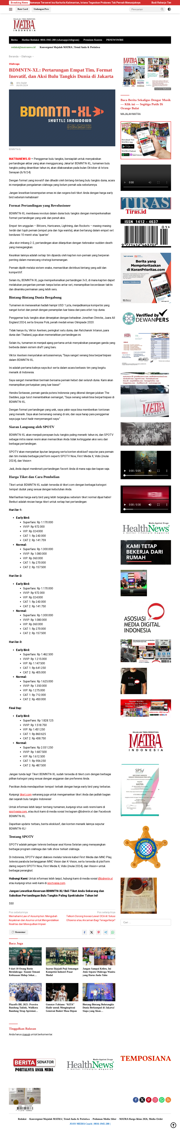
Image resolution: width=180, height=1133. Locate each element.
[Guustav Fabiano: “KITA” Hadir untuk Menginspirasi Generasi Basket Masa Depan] (62, 992)
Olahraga (14, 64)
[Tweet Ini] (91, 932)
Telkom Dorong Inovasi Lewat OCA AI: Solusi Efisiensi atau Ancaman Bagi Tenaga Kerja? (90, 916)
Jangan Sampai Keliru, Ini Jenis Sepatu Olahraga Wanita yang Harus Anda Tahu (99, 971)
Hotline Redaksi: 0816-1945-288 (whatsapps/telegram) (50, 40)
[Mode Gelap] (169, 9)
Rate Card (23, 9)
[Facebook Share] (84, 932)
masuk (26, 1034)
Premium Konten (92, 40)
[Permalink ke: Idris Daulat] (12, 84)
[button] (162, 9)
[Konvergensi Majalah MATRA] (24, 24)
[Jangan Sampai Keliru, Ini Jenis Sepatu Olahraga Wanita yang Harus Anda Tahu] (99, 956)
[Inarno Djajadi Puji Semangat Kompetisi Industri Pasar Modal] (62, 956)
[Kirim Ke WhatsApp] (112, 932)
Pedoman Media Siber (104, 1119)
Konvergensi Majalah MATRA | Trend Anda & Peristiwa (70, 47)
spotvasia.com (18, 811)
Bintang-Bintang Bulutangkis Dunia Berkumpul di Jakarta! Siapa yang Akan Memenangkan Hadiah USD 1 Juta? (99, 1008)
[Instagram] (155, 1100)
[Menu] (11, 9)
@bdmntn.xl (105, 878)
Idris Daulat (21, 83)
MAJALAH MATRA (131, 114)
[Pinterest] (149, 1100)
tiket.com (26, 794)
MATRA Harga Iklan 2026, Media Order (141, 1119)
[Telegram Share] (105, 932)
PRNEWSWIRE (115, 40)
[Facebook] (136, 1100)
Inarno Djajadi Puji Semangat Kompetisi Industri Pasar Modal (62, 971)
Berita (14, 40)
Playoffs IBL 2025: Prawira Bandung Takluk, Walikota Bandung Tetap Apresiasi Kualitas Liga (23, 1008)
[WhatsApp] (162, 1100)
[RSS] (168, 1100)
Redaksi (22, 1119)
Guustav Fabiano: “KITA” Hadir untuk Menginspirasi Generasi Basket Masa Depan (61, 1007)
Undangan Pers (41, 9)
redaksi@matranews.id (23, 47)
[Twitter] (142, 1100)
